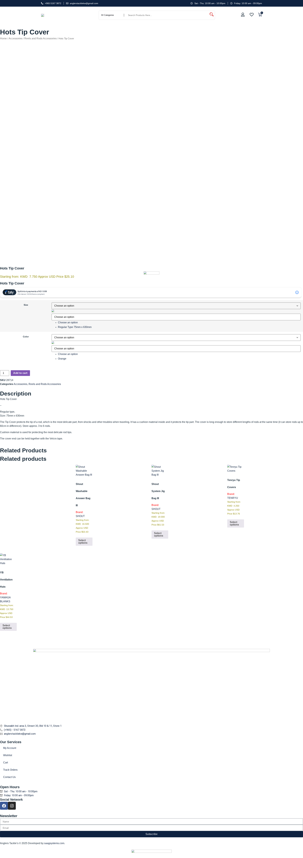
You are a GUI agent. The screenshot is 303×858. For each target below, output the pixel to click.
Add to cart (20, 373)
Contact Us (9, 777)
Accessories (15, 38)
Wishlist (7, 755)
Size (26, 305)
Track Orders (10, 769)
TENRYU (232, 498)
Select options (82, 541)
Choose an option (68, 322)
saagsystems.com (54, 843)
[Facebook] (4, 806)
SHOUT (80, 516)
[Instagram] (12, 806)
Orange (62, 358)
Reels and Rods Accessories (40, 38)
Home (3, 38)
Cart (5, 762)
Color (26, 336)
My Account (9, 748)
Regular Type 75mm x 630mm (75, 327)
